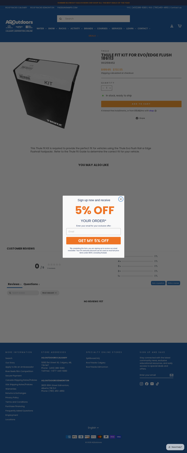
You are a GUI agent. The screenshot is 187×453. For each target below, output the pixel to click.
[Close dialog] (120, 198)
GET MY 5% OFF (93, 240)
